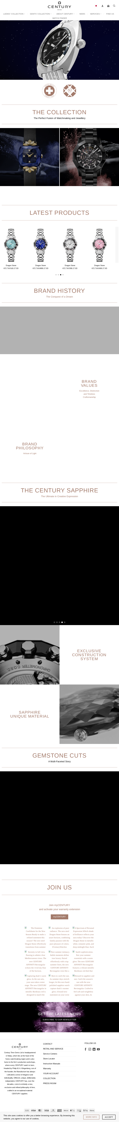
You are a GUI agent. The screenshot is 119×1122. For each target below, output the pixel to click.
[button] (102, 5)
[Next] (114, 50)
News (82, 14)
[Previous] (5, 50)
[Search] (114, 5)
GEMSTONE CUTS (59, 690)
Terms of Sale (51, 1050)
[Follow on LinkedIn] (94, 984)
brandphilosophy (30, 446)
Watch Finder (59, 18)
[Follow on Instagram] (89, 984)
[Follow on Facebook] (85, 984)
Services (95, 14)
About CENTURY (64, 14)
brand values (89, 383)
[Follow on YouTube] (98, 984)
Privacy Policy (67, 1050)
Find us (110, 14)
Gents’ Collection (40, 14)
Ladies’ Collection (13, 14)
